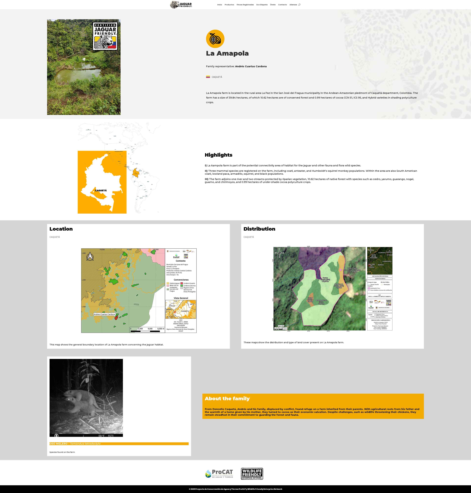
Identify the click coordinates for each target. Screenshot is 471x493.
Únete (272, 4)
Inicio (219, 4)
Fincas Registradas (245, 4)
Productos (229, 4)
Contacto (282, 4)
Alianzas (293, 4)
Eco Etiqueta (262, 4)
